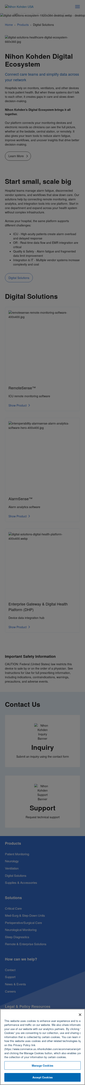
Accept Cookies (42, 1077)
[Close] (80, 1014)
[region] (42, 1047)
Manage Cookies (42, 1065)
